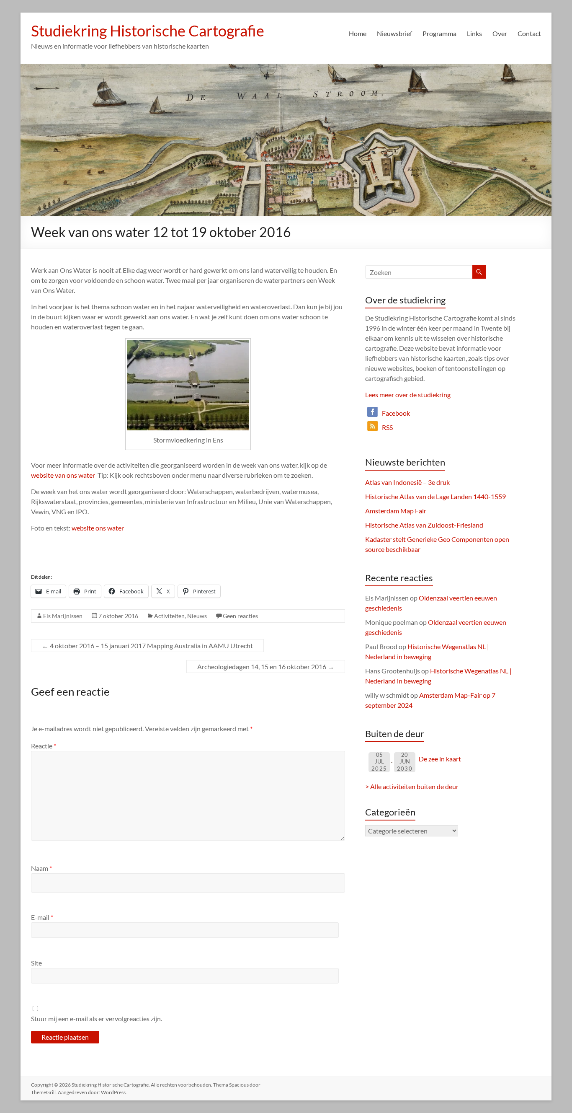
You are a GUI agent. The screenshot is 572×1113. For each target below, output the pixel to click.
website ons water (98, 528)
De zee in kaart (440, 759)
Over (499, 33)
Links (474, 33)
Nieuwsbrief (394, 33)
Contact (529, 33)
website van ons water (63, 475)
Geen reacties (240, 615)
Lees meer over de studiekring (408, 395)
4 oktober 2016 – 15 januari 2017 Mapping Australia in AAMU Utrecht (147, 646)
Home (357, 33)
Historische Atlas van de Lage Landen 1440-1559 (435, 496)
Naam (41, 868)
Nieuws (197, 615)
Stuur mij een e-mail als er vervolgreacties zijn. (96, 1018)
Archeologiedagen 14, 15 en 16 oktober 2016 (265, 666)
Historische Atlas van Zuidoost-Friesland (424, 525)
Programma (439, 33)
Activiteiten (169, 615)
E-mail (42, 917)
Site (36, 963)
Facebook (396, 413)
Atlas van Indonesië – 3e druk (407, 482)
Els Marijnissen (62, 615)
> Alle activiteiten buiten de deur (412, 786)
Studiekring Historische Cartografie (147, 30)
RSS (387, 427)
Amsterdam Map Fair (395, 511)
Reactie (43, 746)
